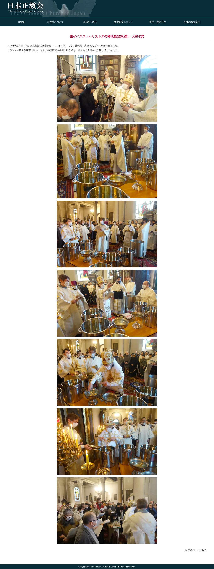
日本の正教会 (90, 21)
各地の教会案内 (192, 21)
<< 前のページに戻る (195, 550)
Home (21, 21)
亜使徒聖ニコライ (123, 21)
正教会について (55, 21)
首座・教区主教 (157, 21)
